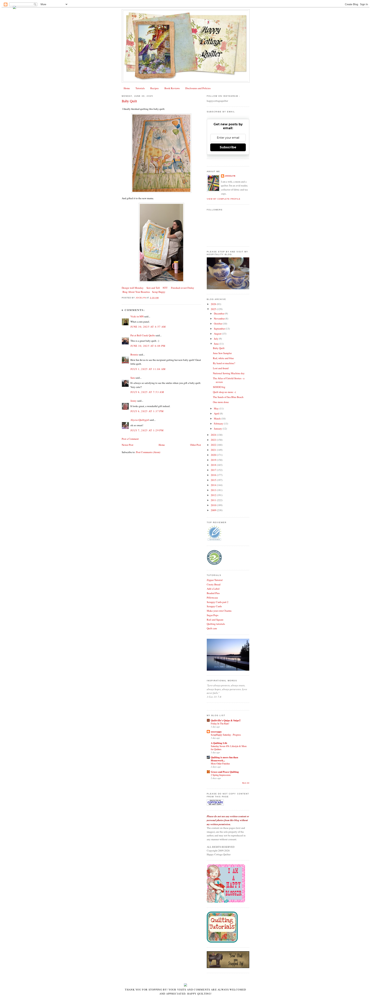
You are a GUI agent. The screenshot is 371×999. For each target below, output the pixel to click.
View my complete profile (223, 199)
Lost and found (221, 368)
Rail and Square (215, 619)
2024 (214, 434)
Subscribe (228, 147)
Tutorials (140, 88)
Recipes (154, 88)
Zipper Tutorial (215, 580)
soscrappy (216, 731)
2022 (214, 445)
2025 (214, 309)
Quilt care (212, 628)
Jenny (133, 400)
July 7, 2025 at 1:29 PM (147, 430)
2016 (214, 475)
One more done (221, 402)
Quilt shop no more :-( (224, 392)
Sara (132, 377)
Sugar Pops (212, 615)
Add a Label (213, 588)
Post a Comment (130, 439)
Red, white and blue (223, 358)
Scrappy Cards (214, 606)
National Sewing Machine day (229, 373)
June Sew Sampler (222, 353)
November (219, 318)
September (219, 328)
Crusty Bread (213, 584)
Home (127, 88)
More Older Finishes (220, 763)
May (216, 408)
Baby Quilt (219, 348)
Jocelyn (230, 176)
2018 (214, 465)
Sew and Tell (153, 287)
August (218, 333)
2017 (214, 470)
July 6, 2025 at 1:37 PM (147, 411)
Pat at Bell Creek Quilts (142, 335)
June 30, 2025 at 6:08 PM (147, 346)
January (218, 428)
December (219, 313)
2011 (214, 500)
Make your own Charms (219, 610)
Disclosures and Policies (198, 88)
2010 (214, 505)
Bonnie (134, 354)
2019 (214, 460)
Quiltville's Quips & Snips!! (226, 720)
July (216, 338)
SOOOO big (219, 387)
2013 (214, 490)
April (217, 413)
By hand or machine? (224, 363)
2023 (214, 439)
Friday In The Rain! (220, 723)
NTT (165, 287)
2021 (214, 450)
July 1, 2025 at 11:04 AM (148, 369)
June (216, 343)
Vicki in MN (137, 316)
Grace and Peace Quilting (225, 772)
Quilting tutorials (216, 624)
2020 (214, 455)
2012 (214, 495)
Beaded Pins (213, 593)
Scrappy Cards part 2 (217, 602)
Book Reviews (172, 88)
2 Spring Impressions (221, 774)
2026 (214, 304)
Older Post (195, 445)
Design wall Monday (133, 287)
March (217, 418)
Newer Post (127, 445)
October (218, 323)
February (219, 423)
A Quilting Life (219, 743)
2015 (214, 480)
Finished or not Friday (182, 287)
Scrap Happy (158, 292)
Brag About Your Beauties (136, 292)
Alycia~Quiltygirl (139, 420)
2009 (214, 510)
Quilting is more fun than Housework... (224, 758)
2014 (214, 485)
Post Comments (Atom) (148, 452)
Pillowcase (212, 597)
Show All (245, 783)
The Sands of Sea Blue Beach (228, 397)
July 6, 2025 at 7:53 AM (147, 392)
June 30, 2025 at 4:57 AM (148, 326)
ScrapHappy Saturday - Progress (226, 734)
